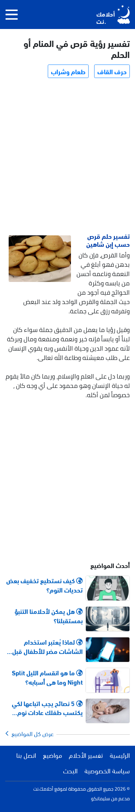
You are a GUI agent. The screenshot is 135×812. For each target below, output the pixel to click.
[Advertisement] (67, 156)
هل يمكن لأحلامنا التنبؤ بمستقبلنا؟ (49, 615)
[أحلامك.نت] (113, 14)
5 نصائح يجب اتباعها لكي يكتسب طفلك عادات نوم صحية (47, 707)
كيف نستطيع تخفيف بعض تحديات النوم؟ (44, 585)
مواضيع (52, 755)
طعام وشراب (68, 71)
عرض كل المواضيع (31, 733)
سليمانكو (100, 798)
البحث (70, 770)
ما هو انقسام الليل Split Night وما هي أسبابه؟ (47, 677)
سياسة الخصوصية (107, 770)
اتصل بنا (26, 755)
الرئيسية (120, 755)
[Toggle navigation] (11, 14)
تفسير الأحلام (86, 755)
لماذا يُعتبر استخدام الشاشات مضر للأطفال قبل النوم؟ (47, 646)
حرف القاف (112, 71)
